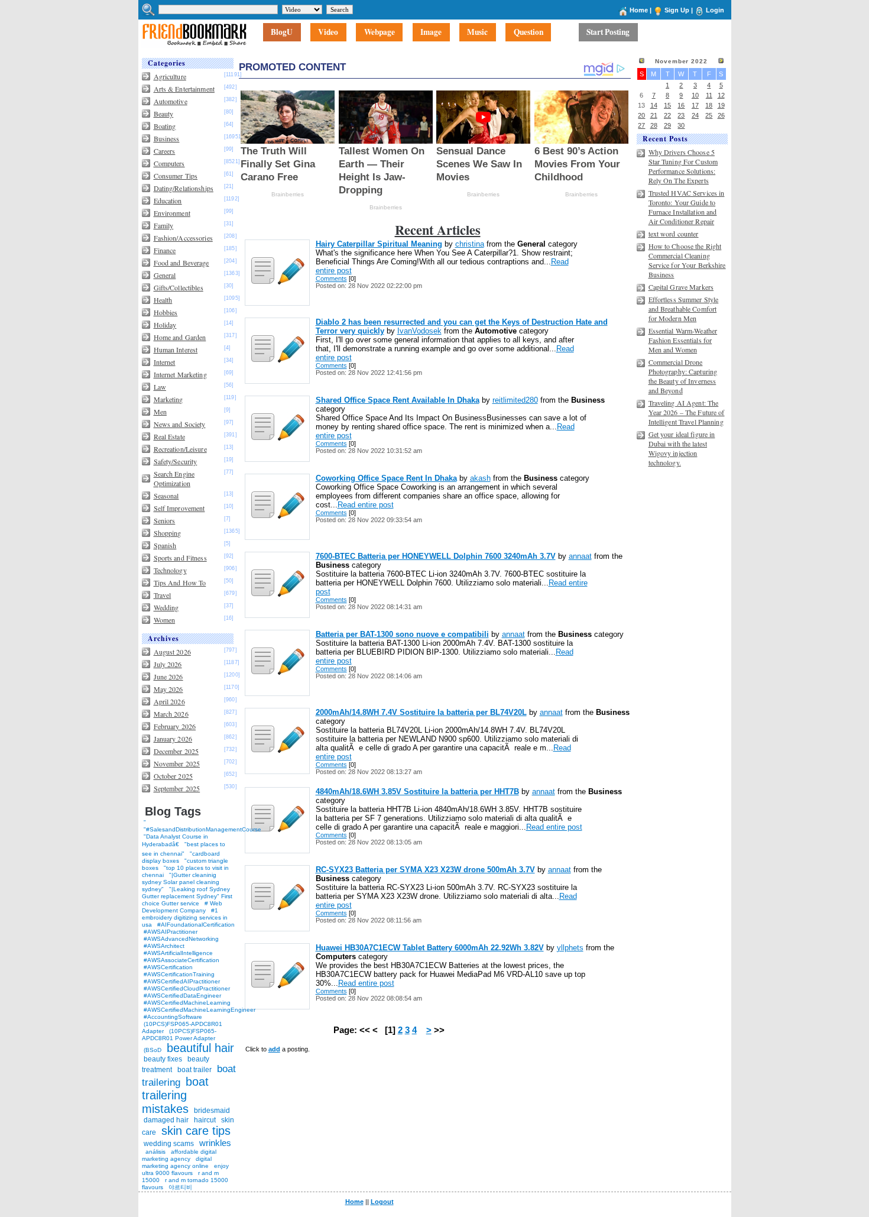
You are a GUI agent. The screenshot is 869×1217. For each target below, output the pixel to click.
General (165, 275)
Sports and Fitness (180, 557)
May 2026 (168, 689)
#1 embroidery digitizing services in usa (185, 917)
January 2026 (173, 738)
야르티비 (180, 1187)
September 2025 (177, 788)
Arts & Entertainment (184, 88)
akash (480, 478)
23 (681, 115)
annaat (580, 556)
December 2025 (176, 751)
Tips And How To (180, 582)
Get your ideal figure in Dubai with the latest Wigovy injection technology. (681, 448)
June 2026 (168, 676)
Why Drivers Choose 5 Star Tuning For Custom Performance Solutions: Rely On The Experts (683, 166)
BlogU (282, 32)
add (274, 1049)
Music (477, 32)
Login (715, 10)
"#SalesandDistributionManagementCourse (202, 829)
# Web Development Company (182, 907)
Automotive (170, 101)
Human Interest (176, 349)
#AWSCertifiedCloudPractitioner (187, 988)
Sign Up (676, 10)
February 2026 (175, 726)
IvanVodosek (419, 330)
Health (163, 300)
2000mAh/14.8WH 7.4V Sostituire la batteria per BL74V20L (421, 712)
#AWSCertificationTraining (179, 974)
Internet (165, 362)
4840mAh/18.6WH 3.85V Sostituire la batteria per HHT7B (417, 791)
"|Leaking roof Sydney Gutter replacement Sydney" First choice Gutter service (187, 896)
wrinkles (215, 1143)
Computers (169, 163)
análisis (155, 1151)
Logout (382, 1201)
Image (431, 32)
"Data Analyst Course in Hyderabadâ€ (175, 840)
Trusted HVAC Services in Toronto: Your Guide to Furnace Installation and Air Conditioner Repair (686, 207)
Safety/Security (175, 461)
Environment (172, 213)
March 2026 (171, 713)
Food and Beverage (181, 262)
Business (167, 138)
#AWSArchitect (164, 946)
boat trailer (194, 1070)
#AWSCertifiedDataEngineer (182, 995)
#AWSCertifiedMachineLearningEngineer (199, 1009)
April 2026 (169, 701)
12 (721, 95)
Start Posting (608, 32)
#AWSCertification (168, 967)
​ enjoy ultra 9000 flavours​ (185, 1169)
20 (641, 115)
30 (681, 125)
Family (164, 225)
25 (708, 115)
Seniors (165, 520)
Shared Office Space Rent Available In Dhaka (397, 400)
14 (653, 105)
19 (721, 105)
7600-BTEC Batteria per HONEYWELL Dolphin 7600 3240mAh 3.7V (436, 556)
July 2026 (168, 664)
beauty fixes (163, 1059)
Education (168, 200)
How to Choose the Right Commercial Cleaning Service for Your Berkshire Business (687, 260)
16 (681, 105)
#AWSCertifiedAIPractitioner (182, 981)
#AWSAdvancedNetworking (181, 939)
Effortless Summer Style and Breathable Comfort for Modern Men (683, 308)
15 (667, 105)
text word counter (673, 233)
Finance (165, 250)
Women (165, 619)
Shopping (167, 533)
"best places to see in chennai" (183, 849)
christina (469, 243)
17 (695, 105)
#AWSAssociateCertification (181, 960)
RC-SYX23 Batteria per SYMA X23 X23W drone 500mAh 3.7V (425, 869)
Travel (162, 595)
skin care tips (196, 1130)
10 (695, 95)
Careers (165, 151)
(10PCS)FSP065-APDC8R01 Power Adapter (179, 1034)
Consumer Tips (176, 175)
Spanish (165, 545)
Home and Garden (180, 337)
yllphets (570, 947)
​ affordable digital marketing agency (179, 1155)
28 (653, 125)
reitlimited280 (515, 400)
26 (721, 115)
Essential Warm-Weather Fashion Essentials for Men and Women (683, 340)
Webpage (379, 32)
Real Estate (169, 436)
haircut (205, 1120)
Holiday (165, 324)
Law (160, 386)
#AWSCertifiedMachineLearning (187, 1002)
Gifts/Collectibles (178, 287)
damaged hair (166, 1120)
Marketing (168, 399)
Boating (165, 126)
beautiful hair (200, 1047)
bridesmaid (212, 1110)
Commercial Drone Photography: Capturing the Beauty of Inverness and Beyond (683, 376)
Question (528, 32)
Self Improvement (179, 508)
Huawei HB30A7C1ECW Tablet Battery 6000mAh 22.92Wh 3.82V (430, 947)
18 (708, 105)
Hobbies (166, 312)
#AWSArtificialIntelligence (178, 953)
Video (328, 32)
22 (667, 115)
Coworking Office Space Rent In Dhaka (386, 478)
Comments (331, 278)
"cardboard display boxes (181, 857)
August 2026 (172, 651)
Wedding (166, 607)
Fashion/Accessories (183, 237)
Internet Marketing (180, 374)
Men (160, 411)
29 (667, 125)
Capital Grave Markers (681, 287)
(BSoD (152, 1050)
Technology (170, 570)
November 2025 (177, 763)
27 (641, 125)
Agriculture (170, 76)
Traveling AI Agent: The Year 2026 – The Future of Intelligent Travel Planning (686, 412)
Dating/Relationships (183, 188)
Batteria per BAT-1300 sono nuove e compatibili (402, 634)
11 (709, 95)
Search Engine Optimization (174, 478)
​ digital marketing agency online (177, 1162)
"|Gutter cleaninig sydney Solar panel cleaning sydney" (180, 882)
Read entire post (366, 504)
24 (695, 115)
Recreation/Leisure (180, 449)
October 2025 (173, 776)
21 (653, 115)
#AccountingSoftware (173, 1017)
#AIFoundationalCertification (196, 924)
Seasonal (166, 495)
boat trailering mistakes (175, 1095)
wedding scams (169, 1144)
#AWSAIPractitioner (170, 931)
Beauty (164, 113)
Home (639, 10)
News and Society (180, 424)
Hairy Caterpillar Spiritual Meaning (379, 243)
